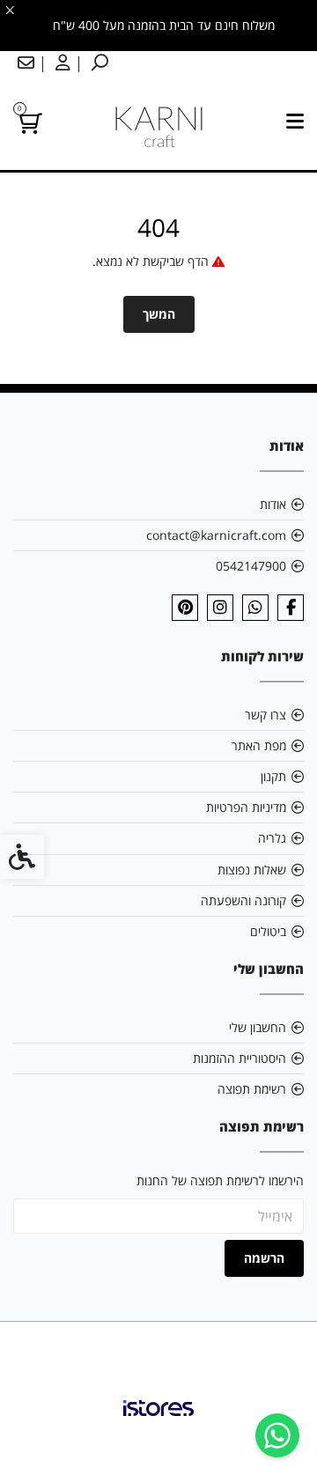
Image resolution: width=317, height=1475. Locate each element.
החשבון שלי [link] (257, 1027)
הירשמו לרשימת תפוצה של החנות (220, 1180)
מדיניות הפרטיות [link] (246, 807)
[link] (277, 1435)
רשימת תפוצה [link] (251, 1088)
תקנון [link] (273, 776)
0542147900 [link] (251, 565)
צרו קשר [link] (265, 714)
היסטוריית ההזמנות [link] (239, 1058)
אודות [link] (273, 504)
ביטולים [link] (268, 931)
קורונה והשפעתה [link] (243, 900)
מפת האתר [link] (259, 745)
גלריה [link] (272, 838)
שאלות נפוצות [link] (251, 869)
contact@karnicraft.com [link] (216, 535)
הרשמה (264, 1258)
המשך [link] (159, 314)
